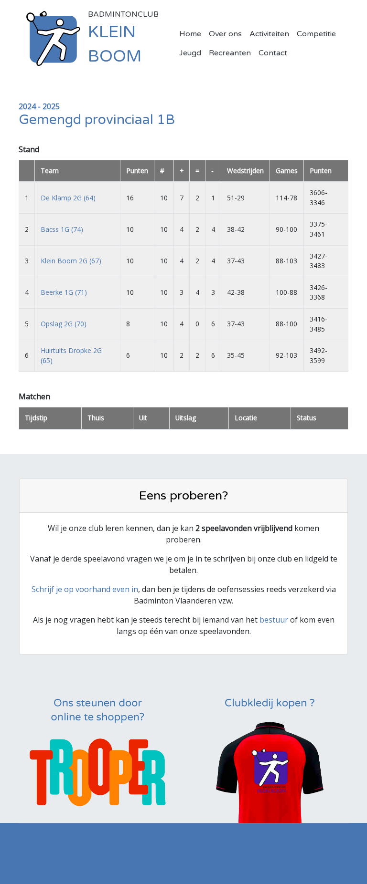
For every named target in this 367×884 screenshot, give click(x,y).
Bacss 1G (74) (62, 229)
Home (190, 34)
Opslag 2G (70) (63, 323)
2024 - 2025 (39, 106)
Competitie (316, 34)
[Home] (53, 37)
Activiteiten (269, 34)
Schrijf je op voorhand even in (85, 589)
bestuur (273, 619)
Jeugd (190, 53)
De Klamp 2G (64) (68, 197)
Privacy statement (97, 846)
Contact (273, 53)
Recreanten (230, 53)
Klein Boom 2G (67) (71, 260)
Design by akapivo (175, 846)
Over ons (225, 34)
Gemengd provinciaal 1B (97, 120)
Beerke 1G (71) (64, 292)
